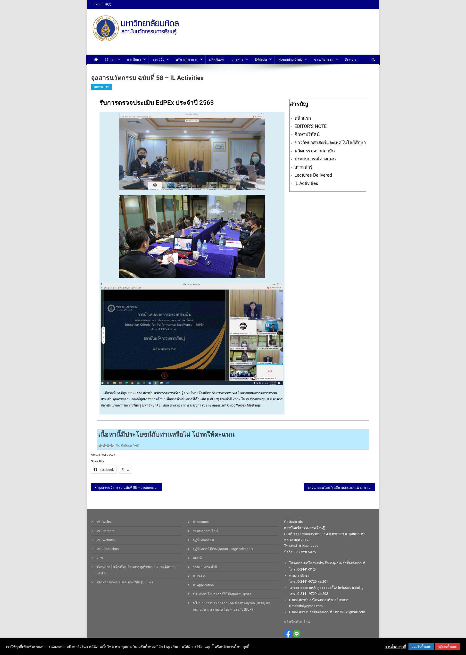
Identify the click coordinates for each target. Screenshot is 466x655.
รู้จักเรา (110, 59)
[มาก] (108, 446)
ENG (97, 4)
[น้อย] (104, 446)
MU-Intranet (105, 531)
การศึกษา (134, 59)
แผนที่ (197, 558)
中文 (108, 4)
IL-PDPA (199, 576)
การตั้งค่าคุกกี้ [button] (395, 647)
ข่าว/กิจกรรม (323, 59)
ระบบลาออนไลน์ (205, 531)
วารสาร (237, 59)
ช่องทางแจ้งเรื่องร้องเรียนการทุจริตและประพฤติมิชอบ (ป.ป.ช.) (135, 570)
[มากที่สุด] (112, 446)
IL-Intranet (201, 522)
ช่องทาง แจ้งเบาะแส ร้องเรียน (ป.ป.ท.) (124, 582)
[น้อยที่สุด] (100, 446)
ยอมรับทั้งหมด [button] (421, 646)
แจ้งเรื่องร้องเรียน (297, 622)
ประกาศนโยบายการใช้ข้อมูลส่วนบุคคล (222, 594)
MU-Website (105, 522)
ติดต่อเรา (351, 59)
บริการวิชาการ (187, 59)
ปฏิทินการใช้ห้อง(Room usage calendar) (223, 549)
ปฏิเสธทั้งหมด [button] (447, 646)
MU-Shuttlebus (107, 549)
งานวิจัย (158, 59)
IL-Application (203, 585)
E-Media (261, 59)
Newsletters (101, 87)
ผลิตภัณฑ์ (216, 59)
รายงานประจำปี (205, 567)
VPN (99, 558)
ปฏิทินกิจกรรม (203, 540)
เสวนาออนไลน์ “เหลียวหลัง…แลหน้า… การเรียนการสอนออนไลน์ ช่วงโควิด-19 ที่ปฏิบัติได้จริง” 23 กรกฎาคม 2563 (341, 487)
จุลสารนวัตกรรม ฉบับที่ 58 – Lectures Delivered (130, 487)
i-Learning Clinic (290, 59)
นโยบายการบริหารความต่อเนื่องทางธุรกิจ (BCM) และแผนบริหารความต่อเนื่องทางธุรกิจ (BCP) (232, 606)
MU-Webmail (105, 540)
